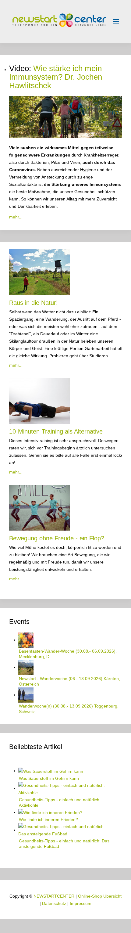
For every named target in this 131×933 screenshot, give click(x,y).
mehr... (16, 216)
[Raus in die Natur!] (39, 271)
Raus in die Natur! (33, 302)
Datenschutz (54, 903)
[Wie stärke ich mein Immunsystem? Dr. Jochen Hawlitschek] (65, 116)
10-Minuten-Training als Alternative (56, 431)
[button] (116, 21)
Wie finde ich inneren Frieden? (48, 819)
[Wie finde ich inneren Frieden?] (50, 812)
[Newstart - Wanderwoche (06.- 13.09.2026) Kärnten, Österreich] (26, 667)
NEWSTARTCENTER (54, 896)
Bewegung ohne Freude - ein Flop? (56, 538)
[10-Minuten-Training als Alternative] (39, 400)
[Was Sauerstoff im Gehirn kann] (50, 770)
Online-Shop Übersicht (100, 896)
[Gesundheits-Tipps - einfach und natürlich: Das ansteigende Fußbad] (65, 829)
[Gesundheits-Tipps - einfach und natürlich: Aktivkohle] (65, 788)
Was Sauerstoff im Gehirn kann (49, 778)
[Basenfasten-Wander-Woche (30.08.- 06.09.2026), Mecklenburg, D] (26, 639)
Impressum (80, 903)
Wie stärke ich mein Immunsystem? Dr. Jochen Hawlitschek (55, 77)
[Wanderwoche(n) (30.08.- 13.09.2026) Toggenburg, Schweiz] (26, 694)
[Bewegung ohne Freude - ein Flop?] (39, 507)
